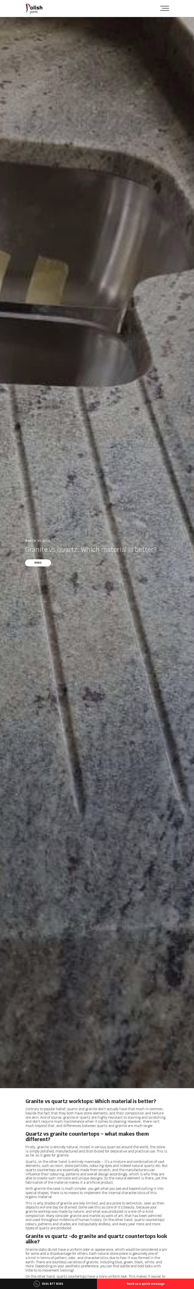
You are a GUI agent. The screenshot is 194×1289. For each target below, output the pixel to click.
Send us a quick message (146, 1284)
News (38, 562)
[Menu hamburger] (164, 8)
